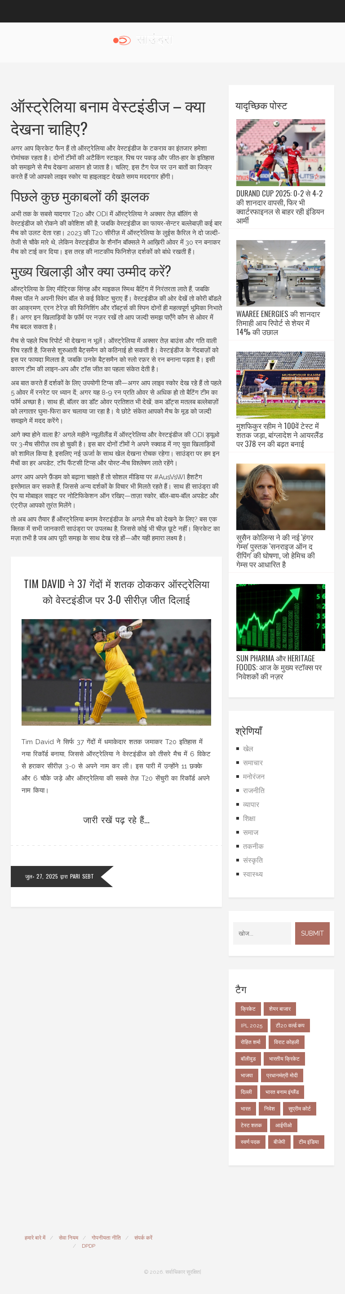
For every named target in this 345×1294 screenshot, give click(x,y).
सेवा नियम (68, 1238)
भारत (246, 1109)
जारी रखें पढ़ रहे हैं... (116, 819)
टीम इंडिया (309, 1142)
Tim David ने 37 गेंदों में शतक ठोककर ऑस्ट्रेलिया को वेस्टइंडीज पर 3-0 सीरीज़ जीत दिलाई (116, 591)
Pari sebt (82, 876)
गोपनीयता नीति (106, 1238)
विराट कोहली (286, 1042)
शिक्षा (249, 818)
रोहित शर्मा (251, 1042)
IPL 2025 (251, 1025)
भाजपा (247, 1075)
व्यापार (251, 804)
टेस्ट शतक (251, 1125)
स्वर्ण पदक (250, 1142)
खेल (248, 749)
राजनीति (254, 790)
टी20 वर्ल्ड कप (290, 1025)
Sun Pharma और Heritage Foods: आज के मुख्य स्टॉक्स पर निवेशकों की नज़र (279, 667)
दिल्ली (246, 1092)
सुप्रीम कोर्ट (299, 1109)
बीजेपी (279, 1142)
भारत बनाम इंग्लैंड (282, 1092)
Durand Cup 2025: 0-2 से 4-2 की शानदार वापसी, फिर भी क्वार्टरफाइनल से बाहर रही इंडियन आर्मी (280, 207)
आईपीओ (283, 1125)
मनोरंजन (254, 776)
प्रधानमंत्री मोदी (282, 1075)
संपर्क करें (143, 1238)
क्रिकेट (248, 1009)
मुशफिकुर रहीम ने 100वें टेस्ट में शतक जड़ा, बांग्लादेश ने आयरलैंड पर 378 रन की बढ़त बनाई (279, 434)
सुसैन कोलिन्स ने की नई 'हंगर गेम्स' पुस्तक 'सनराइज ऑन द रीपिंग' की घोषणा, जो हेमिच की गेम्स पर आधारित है (275, 551)
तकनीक (253, 846)
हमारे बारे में (35, 1238)
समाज (250, 832)
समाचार (253, 763)
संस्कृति (253, 860)
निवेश (269, 1109)
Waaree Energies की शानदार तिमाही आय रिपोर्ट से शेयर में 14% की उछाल (278, 322)
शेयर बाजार (280, 1009)
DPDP (88, 1246)
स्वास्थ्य (253, 874)
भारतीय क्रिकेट (284, 1059)
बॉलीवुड (248, 1059)
